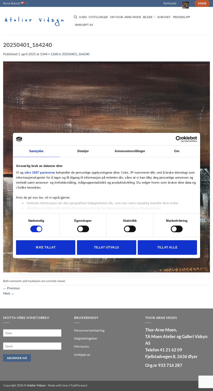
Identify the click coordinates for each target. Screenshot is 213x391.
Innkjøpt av (84, 24)
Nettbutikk (170, 3)
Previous (11, 288)
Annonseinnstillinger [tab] (130, 151)
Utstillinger (98, 17)
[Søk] (75, 17)
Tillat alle (167, 247)
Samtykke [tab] (36, 151)
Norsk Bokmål (11, 3)
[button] (184, 3)
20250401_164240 (75, 54)
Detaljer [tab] (83, 151)
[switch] (83, 229)
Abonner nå (17, 358)
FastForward (79, 385)
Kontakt (164, 17)
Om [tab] (176, 151)
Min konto (81, 346)
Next (8, 293)
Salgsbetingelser (85, 338)
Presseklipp (181, 17)
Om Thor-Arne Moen (125, 17)
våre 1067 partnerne (39, 172)
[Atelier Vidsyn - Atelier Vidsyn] (35, 21)
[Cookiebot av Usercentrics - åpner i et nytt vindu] (179, 139)
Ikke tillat (46, 247)
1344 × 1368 (49, 54)
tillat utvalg (106, 247)
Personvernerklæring (89, 330)
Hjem (83, 17)
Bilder (148, 17)
